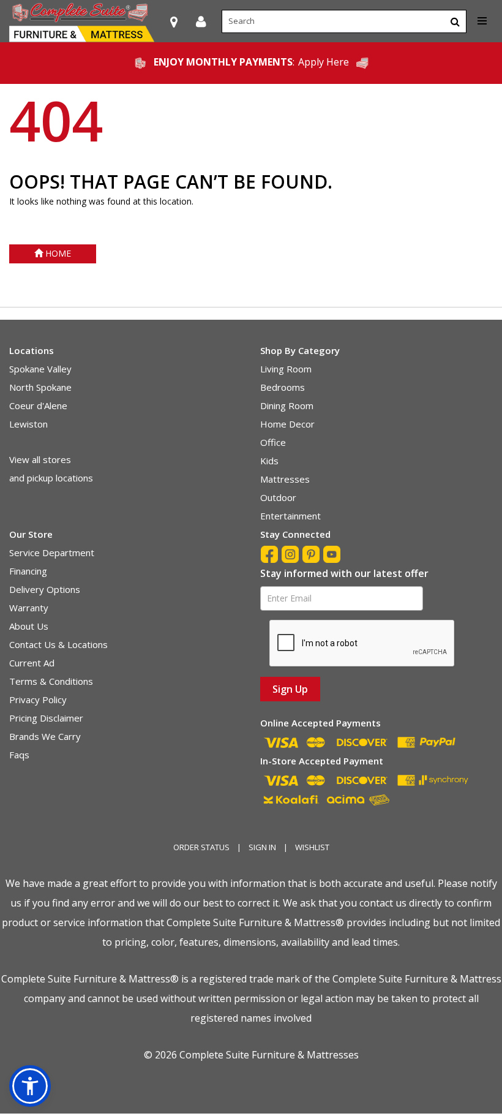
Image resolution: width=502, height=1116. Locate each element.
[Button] (455, 21)
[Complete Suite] (81, 21)
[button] (201, 21)
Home (57, 253)
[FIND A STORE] (174, 21)
